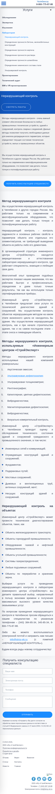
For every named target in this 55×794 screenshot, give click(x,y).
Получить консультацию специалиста (27, 184)
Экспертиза (7, 22)
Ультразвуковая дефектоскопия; (25, 375)
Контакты (18, 762)
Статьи (5, 762)
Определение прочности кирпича (19, 50)
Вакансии (30, 758)
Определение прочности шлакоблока (21, 60)
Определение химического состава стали (23, 65)
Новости (6, 766)
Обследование (9, 17)
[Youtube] (39, 779)
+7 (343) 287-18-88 (45, 786)
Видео (16, 758)
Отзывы (6, 758)
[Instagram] (44, 779)
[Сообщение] (27, 707)
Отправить (27, 715)
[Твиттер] (50, 779)
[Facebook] (34, 779)
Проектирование (10, 75)
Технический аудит (11, 80)
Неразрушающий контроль (16, 37)
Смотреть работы (16, 107)
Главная (17, 766)
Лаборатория (8, 33)
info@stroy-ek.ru (19, 639)
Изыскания (7, 28)
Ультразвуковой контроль (16, 70)
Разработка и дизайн (11, 751)
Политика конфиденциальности (15, 748)
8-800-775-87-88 (44, 4)
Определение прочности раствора (20, 55)
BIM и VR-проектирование (14, 86)
